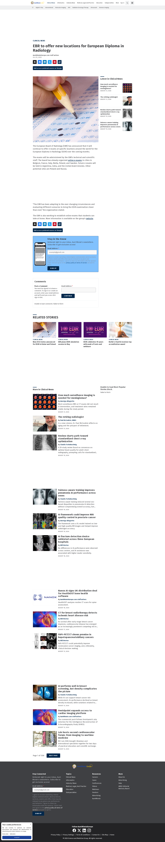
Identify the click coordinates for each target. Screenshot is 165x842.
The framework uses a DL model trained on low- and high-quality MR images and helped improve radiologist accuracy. (78, 526)
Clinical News (39, 41)
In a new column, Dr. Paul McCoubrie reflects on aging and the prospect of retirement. (78, 424)
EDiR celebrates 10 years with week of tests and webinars (93, 344)
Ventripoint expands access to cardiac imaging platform (75, 712)
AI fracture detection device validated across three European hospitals (76, 539)
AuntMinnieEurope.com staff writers (46, 55)
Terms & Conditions (83, 835)
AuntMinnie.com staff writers (70, 716)
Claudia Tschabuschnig (68, 444)
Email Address (53, 248)
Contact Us (96, 835)
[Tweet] (50, 62)
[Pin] (55, 62)
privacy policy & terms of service (76, 263)
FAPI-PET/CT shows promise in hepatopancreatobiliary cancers (76, 636)
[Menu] (132, 3)
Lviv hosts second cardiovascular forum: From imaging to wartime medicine (76, 735)
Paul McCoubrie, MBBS (68, 420)
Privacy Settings (68, 835)
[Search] (127, 3)
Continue (68, 296)
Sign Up (53, 268)
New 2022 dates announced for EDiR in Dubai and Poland (44, 343)
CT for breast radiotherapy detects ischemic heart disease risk (77, 614)
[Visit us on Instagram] (89, 830)
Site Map (105, 835)
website (89, 218)
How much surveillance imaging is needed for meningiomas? (109, 86)
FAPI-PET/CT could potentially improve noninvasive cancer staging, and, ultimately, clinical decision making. (76, 645)
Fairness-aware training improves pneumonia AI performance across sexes (110, 125)
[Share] (40, 62)
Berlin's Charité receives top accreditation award (120, 343)
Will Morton (64, 545)
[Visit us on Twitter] (79, 830)
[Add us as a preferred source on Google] (59, 62)
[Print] (35, 62)
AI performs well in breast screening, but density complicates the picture (77, 689)
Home (112, 835)
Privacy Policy (55, 835)
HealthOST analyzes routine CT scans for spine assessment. (77, 603)
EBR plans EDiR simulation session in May (68, 343)
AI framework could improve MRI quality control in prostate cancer (77, 516)
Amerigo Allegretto (67, 401)
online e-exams (75, 160)
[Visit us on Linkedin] (84, 830)
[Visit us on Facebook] (74, 830)
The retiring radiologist (109, 97)
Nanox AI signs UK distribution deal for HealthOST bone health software (77, 593)
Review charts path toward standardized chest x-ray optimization (110, 112)
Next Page (53, 755)
